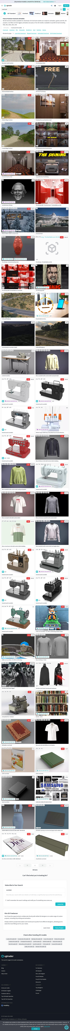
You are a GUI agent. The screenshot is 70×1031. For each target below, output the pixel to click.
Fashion (39, 30)
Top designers (39, 987)
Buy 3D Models (39, 965)
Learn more (47, 1026)
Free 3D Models (39, 976)
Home (44, 30)
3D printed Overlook (56, 33)
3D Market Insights (6, 990)
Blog (2, 968)
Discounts (38, 982)
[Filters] (68, 9)
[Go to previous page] (27, 865)
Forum (37, 993)
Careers (3, 971)
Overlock (12, 30)
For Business (39, 968)
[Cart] (55, 5)
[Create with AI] (51, 5)
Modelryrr (29, 30)
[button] (61, 9)
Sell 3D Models (5, 985)
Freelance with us (5, 993)
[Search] (64, 9)
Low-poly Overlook (20, 33)
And (34, 30)
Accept (35, 1029)
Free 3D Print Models (41, 979)
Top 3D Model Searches (7, 996)
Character (22, 30)
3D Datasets (39, 971)
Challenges (38, 990)
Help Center (4, 973)
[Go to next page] (42, 865)
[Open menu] (2, 5)
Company (3, 965)
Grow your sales (5, 988)
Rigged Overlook (31, 33)
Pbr (17, 30)
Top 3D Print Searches (6, 999)
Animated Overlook (43, 33)
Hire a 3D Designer (40, 973)
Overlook (5, 30)
